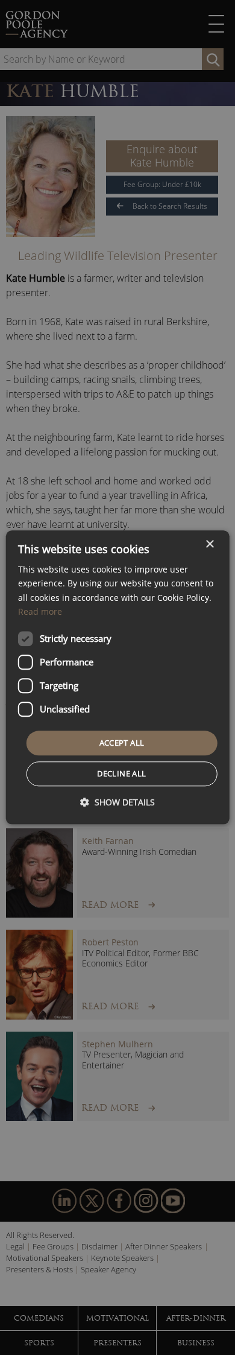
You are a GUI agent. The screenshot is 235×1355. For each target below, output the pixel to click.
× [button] (209, 544)
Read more (40, 611)
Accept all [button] (122, 742)
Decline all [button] (121, 774)
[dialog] (118, 677)
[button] (117, 803)
